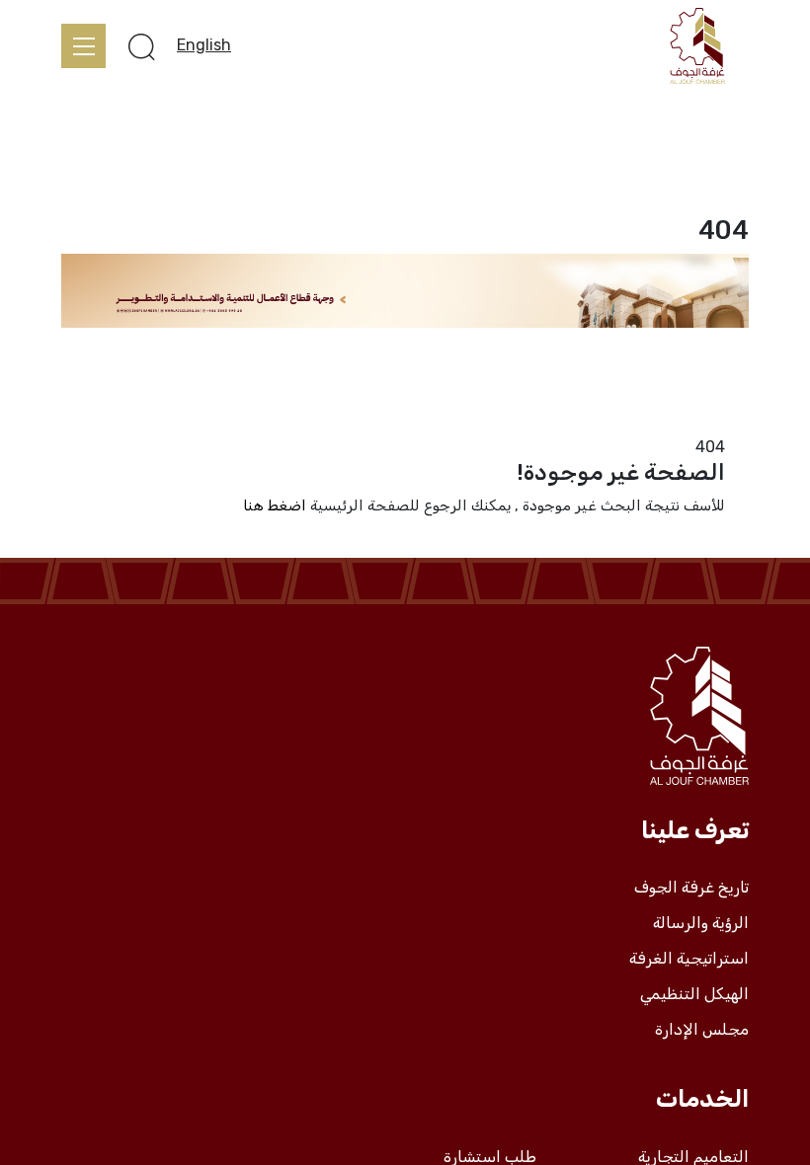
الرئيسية (722, 422)
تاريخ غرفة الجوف (691, 887)
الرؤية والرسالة (701, 923)
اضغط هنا (274, 505)
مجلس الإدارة (702, 1030)
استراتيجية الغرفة (689, 959)
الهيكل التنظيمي (694, 994)
